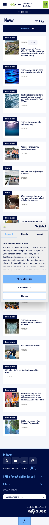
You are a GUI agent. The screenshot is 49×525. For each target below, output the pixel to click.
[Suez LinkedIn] (16, 460)
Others (6, 484)
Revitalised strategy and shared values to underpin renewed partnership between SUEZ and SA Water (32, 98)
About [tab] (40, 234)
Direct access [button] (24, 28)
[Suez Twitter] (7, 460)
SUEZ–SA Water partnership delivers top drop (31, 123)
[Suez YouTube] (24, 460)
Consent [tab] (9, 234)
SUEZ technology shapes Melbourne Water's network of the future (31, 322)
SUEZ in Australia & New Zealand (19, 476)
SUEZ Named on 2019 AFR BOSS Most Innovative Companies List (32, 71)
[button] (4, 4)
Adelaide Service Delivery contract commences (30, 148)
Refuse (24, 296)
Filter (41, 21)
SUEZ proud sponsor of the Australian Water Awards (30, 422)
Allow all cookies (24, 279)
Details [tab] (24, 234)
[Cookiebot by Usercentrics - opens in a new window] (35, 226)
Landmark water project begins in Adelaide (32, 172)
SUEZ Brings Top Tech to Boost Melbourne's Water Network (22, 371)
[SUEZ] (37, 511)
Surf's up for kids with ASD (30, 346)
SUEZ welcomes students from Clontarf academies (31, 222)
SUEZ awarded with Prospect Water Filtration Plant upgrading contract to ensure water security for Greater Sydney (32, 52)
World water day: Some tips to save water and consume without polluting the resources (32, 198)
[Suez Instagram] (33, 460)
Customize (23, 287)
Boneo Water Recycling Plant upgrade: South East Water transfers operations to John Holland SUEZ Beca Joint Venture (32, 396)
